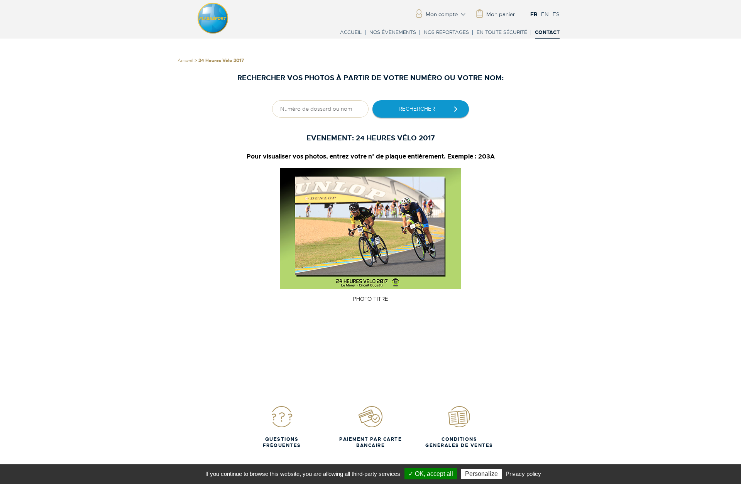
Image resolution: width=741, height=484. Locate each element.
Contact (547, 32)
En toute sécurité (502, 32)
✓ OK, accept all (430, 474)
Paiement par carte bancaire (370, 442)
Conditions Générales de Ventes (459, 442)
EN (545, 14)
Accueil (351, 32)
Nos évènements (392, 32)
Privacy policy (523, 474)
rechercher (417, 108)
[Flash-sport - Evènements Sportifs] (213, 32)
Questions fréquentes (282, 442)
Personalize (481, 474)
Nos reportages (446, 32)
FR (533, 14)
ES (556, 14)
